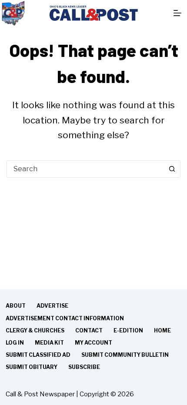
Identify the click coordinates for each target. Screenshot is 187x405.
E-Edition (128, 330)
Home (162, 330)
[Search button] (172, 169)
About (16, 305)
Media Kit (49, 342)
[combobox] (85, 169)
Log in (15, 342)
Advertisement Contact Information (65, 318)
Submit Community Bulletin (125, 355)
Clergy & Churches (35, 330)
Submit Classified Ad (38, 355)
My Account (93, 342)
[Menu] (177, 13)
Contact (89, 330)
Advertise (52, 305)
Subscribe (84, 367)
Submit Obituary (31, 367)
